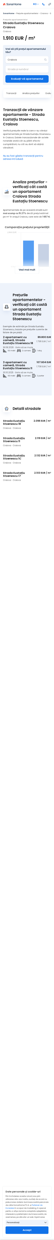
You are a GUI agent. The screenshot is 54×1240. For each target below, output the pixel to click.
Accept (27, 1230)
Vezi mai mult (27, 269)
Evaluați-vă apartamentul (27, 79)
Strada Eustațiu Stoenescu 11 (14, 439)
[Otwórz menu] (49, 4)
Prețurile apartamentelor (27, 13)
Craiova (44, 13)
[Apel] (43, 4)
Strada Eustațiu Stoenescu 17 (14, 474)
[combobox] (25, 59)
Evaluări (50, 93)
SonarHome (8, 13)
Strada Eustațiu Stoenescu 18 (14, 422)
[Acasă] (12, 4)
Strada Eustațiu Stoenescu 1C (14, 457)
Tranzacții (11, 93)
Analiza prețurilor (31, 93)
